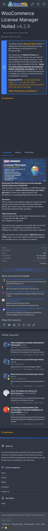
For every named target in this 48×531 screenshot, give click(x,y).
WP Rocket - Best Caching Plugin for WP (20, 287)
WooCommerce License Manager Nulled (27, 359)
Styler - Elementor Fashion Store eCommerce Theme (25, 279)
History (18, 152)
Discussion (29, 152)
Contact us (5, 492)
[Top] (2, 528)
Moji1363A (14, 347)
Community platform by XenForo (23, 515)
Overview (7, 152)
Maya (13, 415)
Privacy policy (29, 524)
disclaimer (5, 487)
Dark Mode (6, 520)
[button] (4, 4)
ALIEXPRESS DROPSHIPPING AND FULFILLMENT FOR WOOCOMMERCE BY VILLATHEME (27, 410)
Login (3, 503)
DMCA (3, 482)
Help (37, 524)
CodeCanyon (24, 347)
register (17, 82)
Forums (4, 477)
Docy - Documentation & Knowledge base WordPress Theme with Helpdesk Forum (25, 309)
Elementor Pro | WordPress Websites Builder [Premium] (25, 292)
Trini (12, 395)
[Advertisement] (24, 125)
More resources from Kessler (16, 276)
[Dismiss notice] (43, 44)
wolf (12, 364)
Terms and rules (17, 524)
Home (3, 473)
